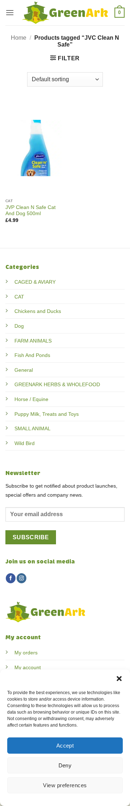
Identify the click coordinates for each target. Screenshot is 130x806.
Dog (19, 326)
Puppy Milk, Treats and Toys (46, 414)
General (23, 370)
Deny (65, 765)
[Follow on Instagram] (21, 578)
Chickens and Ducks (37, 311)
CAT (19, 297)
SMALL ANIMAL (32, 428)
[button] (119, 678)
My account (27, 667)
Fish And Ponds (32, 355)
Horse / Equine (31, 399)
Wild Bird (24, 443)
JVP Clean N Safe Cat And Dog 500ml (30, 211)
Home (18, 38)
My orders (26, 652)
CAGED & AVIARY (35, 282)
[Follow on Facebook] (11, 578)
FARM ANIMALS (33, 341)
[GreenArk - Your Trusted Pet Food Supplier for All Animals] (65, 12)
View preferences (65, 785)
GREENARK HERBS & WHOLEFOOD (57, 384)
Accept (65, 745)
